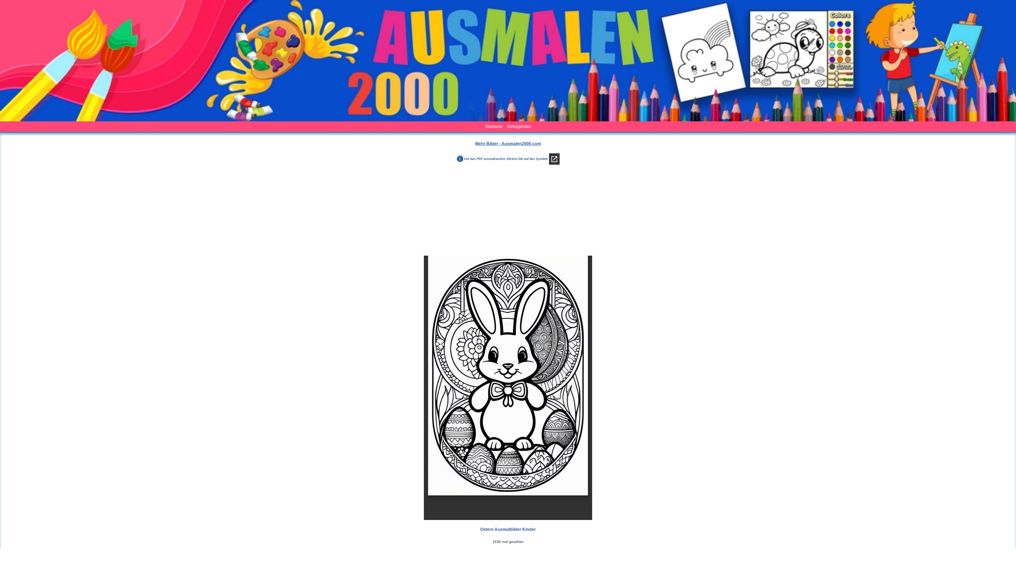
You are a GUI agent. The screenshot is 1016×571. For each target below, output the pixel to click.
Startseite (494, 126)
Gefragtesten (519, 126)
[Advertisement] (508, 212)
